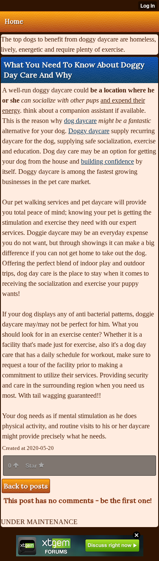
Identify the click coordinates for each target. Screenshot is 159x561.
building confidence (107, 161)
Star (32, 465)
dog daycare (80, 120)
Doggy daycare (88, 130)
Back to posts (26, 486)
